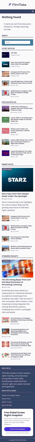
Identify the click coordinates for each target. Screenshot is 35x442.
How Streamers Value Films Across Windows (20, 237)
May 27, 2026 (15, 250)
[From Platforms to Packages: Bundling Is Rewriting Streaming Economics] (5, 320)
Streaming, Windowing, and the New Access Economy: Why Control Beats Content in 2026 (21, 343)
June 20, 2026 (15, 96)
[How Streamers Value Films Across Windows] (5, 239)
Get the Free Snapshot (17, 429)
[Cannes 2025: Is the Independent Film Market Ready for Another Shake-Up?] (5, 120)
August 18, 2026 (16, 66)
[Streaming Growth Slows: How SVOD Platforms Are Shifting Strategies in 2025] (5, 355)
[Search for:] (17, 42)
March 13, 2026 (7, 336)
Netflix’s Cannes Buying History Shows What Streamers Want (21, 247)
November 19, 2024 (17, 112)
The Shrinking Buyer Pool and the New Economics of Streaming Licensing (16, 282)
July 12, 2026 (15, 85)
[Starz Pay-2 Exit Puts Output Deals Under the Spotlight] (5, 64)
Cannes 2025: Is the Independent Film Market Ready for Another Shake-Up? (22, 119)
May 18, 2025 (15, 145)
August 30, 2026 (16, 55)
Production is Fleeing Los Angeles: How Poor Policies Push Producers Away (21, 108)
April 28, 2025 (15, 123)
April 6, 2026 (6, 287)
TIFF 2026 (14, 53)
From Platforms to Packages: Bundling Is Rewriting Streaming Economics (21, 319)
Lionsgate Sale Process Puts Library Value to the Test (20, 72)
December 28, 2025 (17, 348)
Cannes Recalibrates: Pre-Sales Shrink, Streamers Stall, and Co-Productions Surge (21, 152)
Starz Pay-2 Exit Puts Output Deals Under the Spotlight (20, 63)
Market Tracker (7, 402)
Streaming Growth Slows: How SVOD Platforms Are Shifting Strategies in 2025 (21, 355)
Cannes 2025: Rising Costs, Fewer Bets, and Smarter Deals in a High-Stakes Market (22, 141)
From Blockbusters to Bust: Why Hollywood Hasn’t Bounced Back (21, 82)
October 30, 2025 (16, 359)
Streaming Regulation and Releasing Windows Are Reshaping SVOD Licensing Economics (20, 331)
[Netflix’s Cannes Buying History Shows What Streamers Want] (5, 248)
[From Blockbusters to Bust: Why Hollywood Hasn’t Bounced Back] (5, 83)
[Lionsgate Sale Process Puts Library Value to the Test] (5, 74)
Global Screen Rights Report (11, 395)
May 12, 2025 (15, 134)
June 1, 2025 (15, 156)
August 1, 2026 (15, 75)
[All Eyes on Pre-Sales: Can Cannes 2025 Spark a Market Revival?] (5, 131)
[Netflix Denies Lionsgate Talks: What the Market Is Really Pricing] (5, 93)
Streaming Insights (10, 256)
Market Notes (7, 164)
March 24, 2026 (15, 324)
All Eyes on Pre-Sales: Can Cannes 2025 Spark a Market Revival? (20, 130)
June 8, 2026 (15, 241)
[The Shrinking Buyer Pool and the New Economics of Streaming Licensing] (17, 268)
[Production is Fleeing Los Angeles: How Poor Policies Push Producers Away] (5, 108)
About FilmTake (7, 405)
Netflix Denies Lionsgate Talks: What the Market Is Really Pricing (21, 92)
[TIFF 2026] (5, 55)
